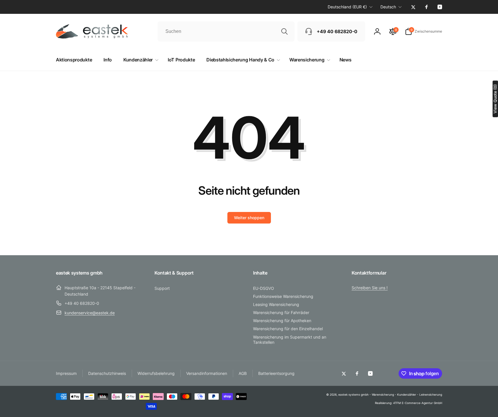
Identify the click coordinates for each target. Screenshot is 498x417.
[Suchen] (284, 31)
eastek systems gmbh (353, 394)
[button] (423, 31)
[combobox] (226, 31)
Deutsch (388, 6)
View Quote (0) (495, 98)
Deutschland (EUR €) (347, 6)
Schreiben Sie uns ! (370, 287)
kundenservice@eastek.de (90, 312)
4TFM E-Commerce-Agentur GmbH (417, 403)
